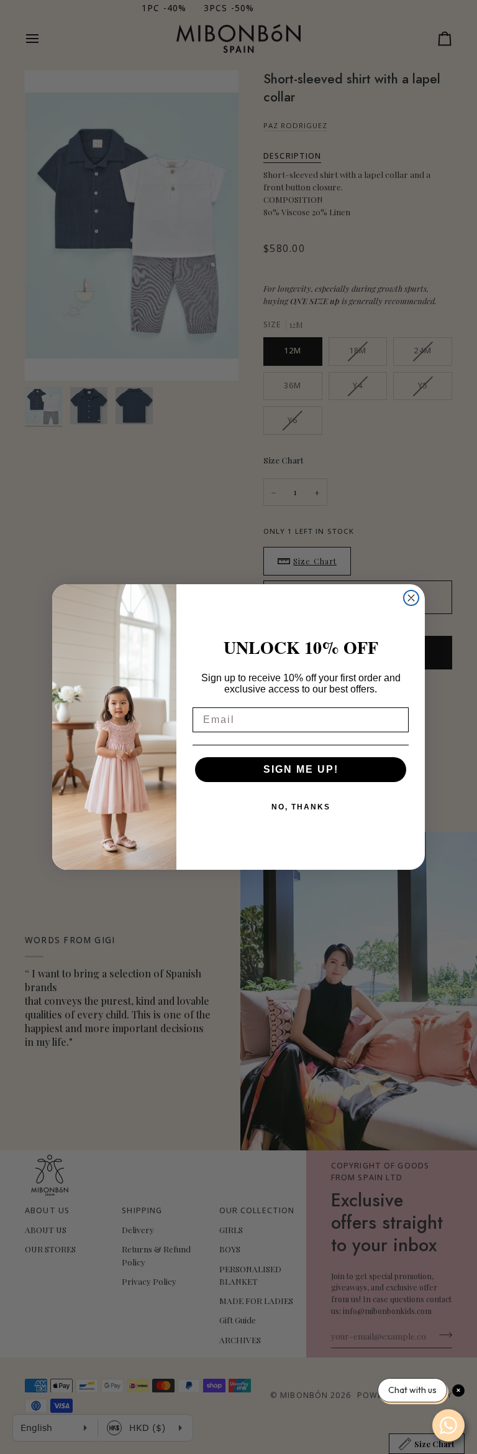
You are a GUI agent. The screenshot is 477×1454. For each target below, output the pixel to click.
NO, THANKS (300, 807)
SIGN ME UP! (300, 769)
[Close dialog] (411, 597)
